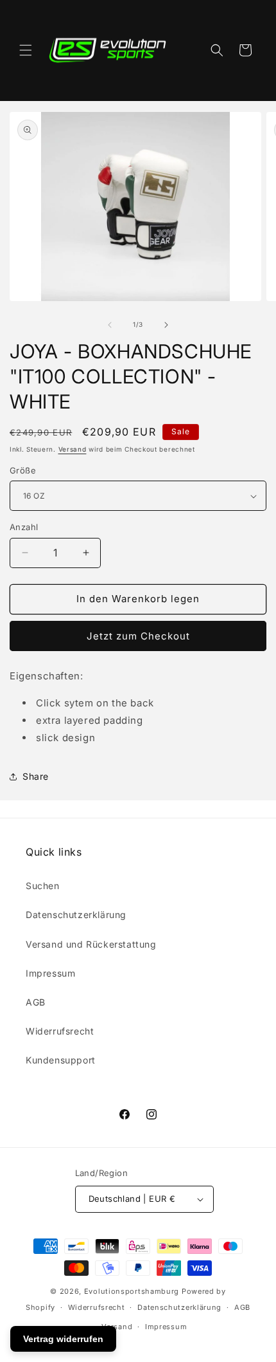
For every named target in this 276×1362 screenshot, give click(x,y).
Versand (72, 449)
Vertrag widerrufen (63, 1339)
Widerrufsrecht (60, 1031)
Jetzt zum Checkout (138, 636)
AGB (36, 1002)
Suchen (43, 885)
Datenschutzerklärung (76, 914)
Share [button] (35, 776)
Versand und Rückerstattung (91, 944)
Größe (23, 470)
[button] (26, 50)
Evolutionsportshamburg (131, 1291)
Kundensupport (61, 1059)
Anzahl (24, 527)
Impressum (50, 973)
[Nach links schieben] (110, 325)
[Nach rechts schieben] (166, 325)
